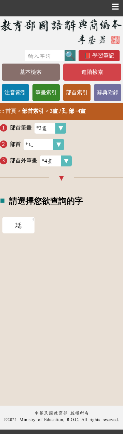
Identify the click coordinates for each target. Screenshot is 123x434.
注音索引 (15, 92)
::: (2, 111)
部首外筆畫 (23, 160)
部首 (15, 144)
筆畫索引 (46, 92)
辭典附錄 (108, 92)
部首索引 (77, 92)
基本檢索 (31, 72)
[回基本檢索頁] (61, 31)
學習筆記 (103, 55)
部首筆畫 (21, 128)
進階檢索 (92, 72)
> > (43, 111)
